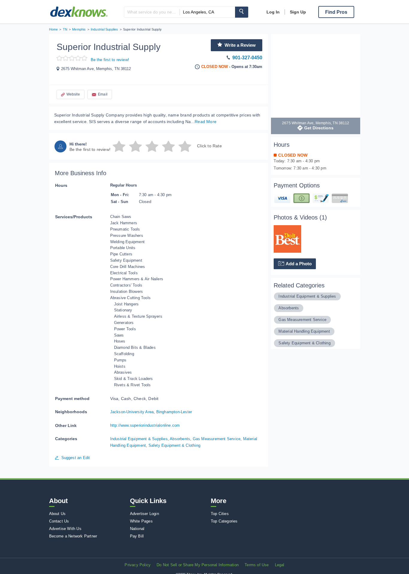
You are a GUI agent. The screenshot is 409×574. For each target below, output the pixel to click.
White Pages (141, 521)
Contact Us (59, 521)
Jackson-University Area (132, 412)
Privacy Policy (138, 565)
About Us (57, 513)
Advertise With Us (65, 528)
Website (73, 94)
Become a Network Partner (73, 536)
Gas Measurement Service (217, 439)
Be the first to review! (110, 59)
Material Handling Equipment (304, 331)
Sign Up (298, 12)
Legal (279, 565)
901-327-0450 (247, 57)
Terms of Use (257, 565)
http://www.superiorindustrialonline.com (145, 425)
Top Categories (224, 521)
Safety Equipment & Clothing (174, 445)
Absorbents (180, 439)
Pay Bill (137, 536)
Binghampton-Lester (174, 412)
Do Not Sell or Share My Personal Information (198, 565)
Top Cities (220, 513)
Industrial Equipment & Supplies (139, 439)
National (137, 528)
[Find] (241, 12)
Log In (273, 12)
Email (102, 94)
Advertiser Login (144, 513)
